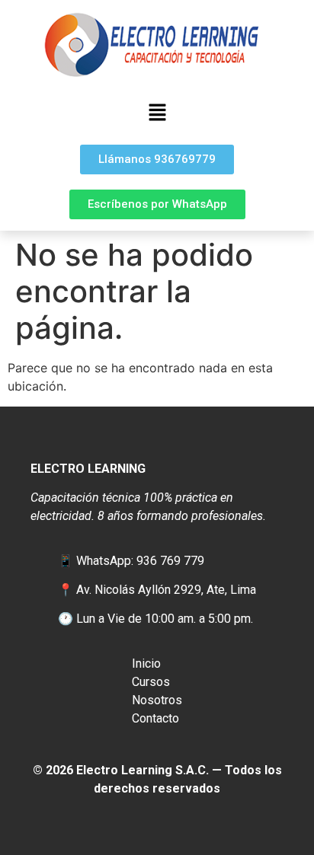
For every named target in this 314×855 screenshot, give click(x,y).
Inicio (146, 663)
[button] (157, 113)
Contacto (155, 718)
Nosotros (157, 700)
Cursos (151, 682)
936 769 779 (170, 561)
